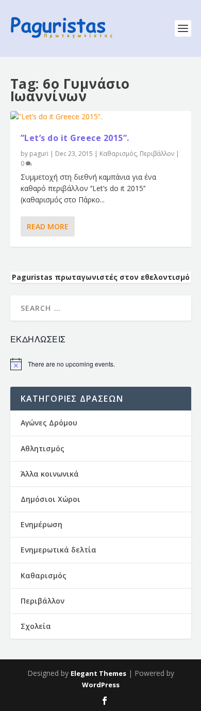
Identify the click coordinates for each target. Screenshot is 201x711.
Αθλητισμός (42, 448)
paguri (38, 153)
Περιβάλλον (157, 153)
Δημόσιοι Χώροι (50, 499)
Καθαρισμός (118, 153)
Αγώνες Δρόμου (49, 423)
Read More (48, 226)
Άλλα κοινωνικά (50, 474)
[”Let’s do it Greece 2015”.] (100, 116)
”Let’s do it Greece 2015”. (75, 138)
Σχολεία (36, 626)
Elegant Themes (98, 673)
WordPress (101, 684)
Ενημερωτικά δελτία (58, 550)
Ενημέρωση (41, 524)
